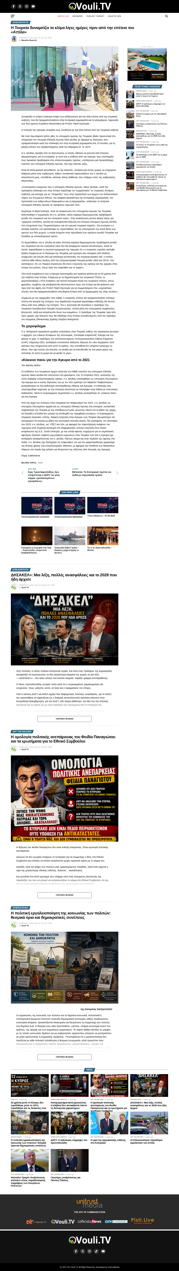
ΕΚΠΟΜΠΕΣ (77, 16)
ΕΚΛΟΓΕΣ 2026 (114, 16)
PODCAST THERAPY (95, 16)
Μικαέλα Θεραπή (29, 40)
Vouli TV (25, 587)
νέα (41, 463)
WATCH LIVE (63, 16)
